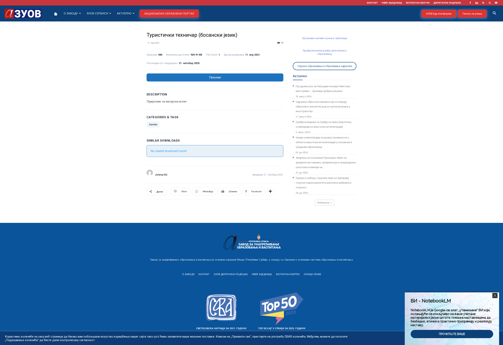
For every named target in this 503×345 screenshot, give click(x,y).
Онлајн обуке (312, 274)
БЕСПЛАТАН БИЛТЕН (418, 2)
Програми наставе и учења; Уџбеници (324, 38)
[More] (270, 191)
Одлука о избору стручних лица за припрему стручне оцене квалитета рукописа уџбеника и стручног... (323, 183)
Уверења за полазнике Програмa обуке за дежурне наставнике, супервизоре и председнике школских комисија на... (326, 162)
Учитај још (323, 202)
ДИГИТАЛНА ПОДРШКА (447, 2)
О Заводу (188, 274)
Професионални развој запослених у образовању (325, 52)
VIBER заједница (392, 2)
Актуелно (124, 13)
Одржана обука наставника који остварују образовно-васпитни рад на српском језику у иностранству (323, 106)
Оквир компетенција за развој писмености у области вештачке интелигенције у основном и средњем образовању (324, 142)
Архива (153, 124)
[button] (494, 14)
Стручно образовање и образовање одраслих (324, 66)
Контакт (204, 274)
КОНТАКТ (372, 2)
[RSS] (483, 2)
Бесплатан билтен (288, 274)
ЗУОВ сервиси (97, 13)
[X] (490, 2)
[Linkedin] (477, 2)
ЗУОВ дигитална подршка (231, 274)
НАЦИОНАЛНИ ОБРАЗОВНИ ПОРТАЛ (169, 13)
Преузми (215, 77)
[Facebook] (470, 2)
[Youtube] (496, 2)
